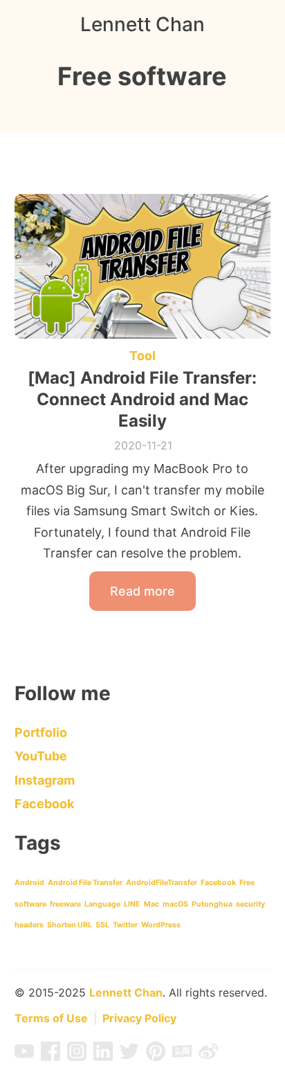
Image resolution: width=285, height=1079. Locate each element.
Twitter (125, 924)
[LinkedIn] (103, 1055)
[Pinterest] (155, 1055)
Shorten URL (69, 924)
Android (29, 882)
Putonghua (212, 904)
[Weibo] (208, 1055)
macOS (175, 904)
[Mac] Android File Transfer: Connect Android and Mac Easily (142, 399)
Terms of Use (51, 1018)
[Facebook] (50, 1055)
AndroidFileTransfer (161, 882)
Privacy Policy (139, 1018)
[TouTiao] (182, 1055)
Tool (142, 355)
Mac (151, 904)
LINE (132, 904)
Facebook (44, 803)
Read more (142, 591)
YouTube (41, 756)
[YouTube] (24, 1055)
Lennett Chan (142, 24)
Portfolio (41, 732)
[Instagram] (76, 1055)
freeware (65, 904)
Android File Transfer (85, 882)
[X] (129, 1055)
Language (102, 904)
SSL (102, 924)
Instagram (45, 780)
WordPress (161, 924)
